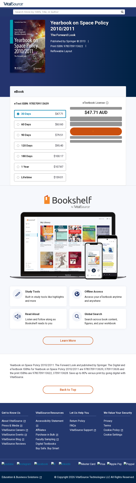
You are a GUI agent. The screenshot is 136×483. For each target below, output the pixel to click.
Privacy (108, 420)
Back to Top (68, 389)
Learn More (68, 340)
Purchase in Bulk (46, 434)
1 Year (42, 166)
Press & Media (11, 425)
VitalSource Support (81, 430)
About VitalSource (12, 420)
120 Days (42, 145)
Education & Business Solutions (20, 477)
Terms (107, 425)
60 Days (42, 124)
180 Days (42, 156)
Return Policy (77, 420)
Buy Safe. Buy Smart (47, 448)
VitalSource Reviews (14, 443)
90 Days (42, 135)
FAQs (73, 425)
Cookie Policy (112, 430)
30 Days (42, 113)
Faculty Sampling (46, 439)
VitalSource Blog (12, 439)
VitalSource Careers (13, 430)
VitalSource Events (13, 434)
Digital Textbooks (46, 443)
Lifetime (42, 177)
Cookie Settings (113, 434)
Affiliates (41, 430)
